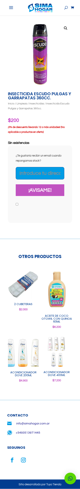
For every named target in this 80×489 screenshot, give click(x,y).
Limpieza (22, 103)
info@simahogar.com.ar (33, 423)
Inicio (11, 103)
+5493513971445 (28, 432)
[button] (65, 28)
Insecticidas (36, 103)
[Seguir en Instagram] (23, 460)
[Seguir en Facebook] (12, 460)
